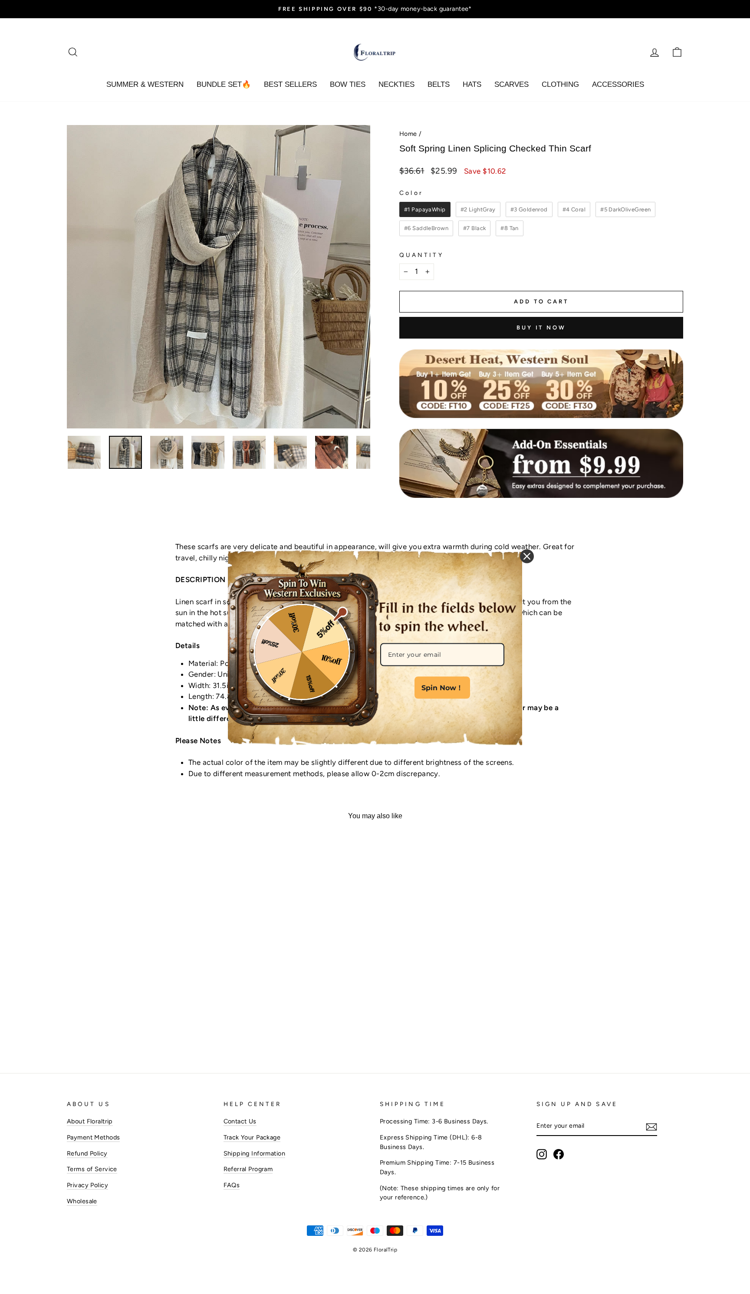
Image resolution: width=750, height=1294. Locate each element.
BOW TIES (347, 84)
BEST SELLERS (290, 84)
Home (408, 134)
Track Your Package (252, 1137)
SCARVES (511, 84)
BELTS (439, 84)
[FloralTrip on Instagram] (541, 1154)
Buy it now (541, 327)
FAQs (232, 1185)
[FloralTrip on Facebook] (558, 1154)
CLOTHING (560, 84)
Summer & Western (145, 84)
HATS (472, 84)
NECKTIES (396, 84)
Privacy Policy (87, 1185)
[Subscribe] (651, 1126)
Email (389, 634)
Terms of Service (92, 1169)
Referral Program (248, 1169)
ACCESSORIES (618, 84)
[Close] (526, 556)
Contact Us (240, 1121)
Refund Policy (87, 1153)
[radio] (425, 209)
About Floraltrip (90, 1121)
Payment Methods (93, 1137)
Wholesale (82, 1201)
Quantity (421, 254)
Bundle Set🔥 (224, 84)
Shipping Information (255, 1153)
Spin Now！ (442, 688)
